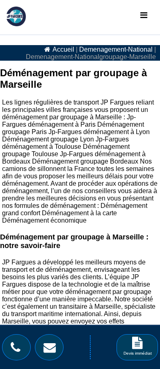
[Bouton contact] (52, 349)
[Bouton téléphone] (17, 349)
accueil (63, 49)
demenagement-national (116, 49)
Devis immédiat (137, 353)
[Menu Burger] (143, 15)
